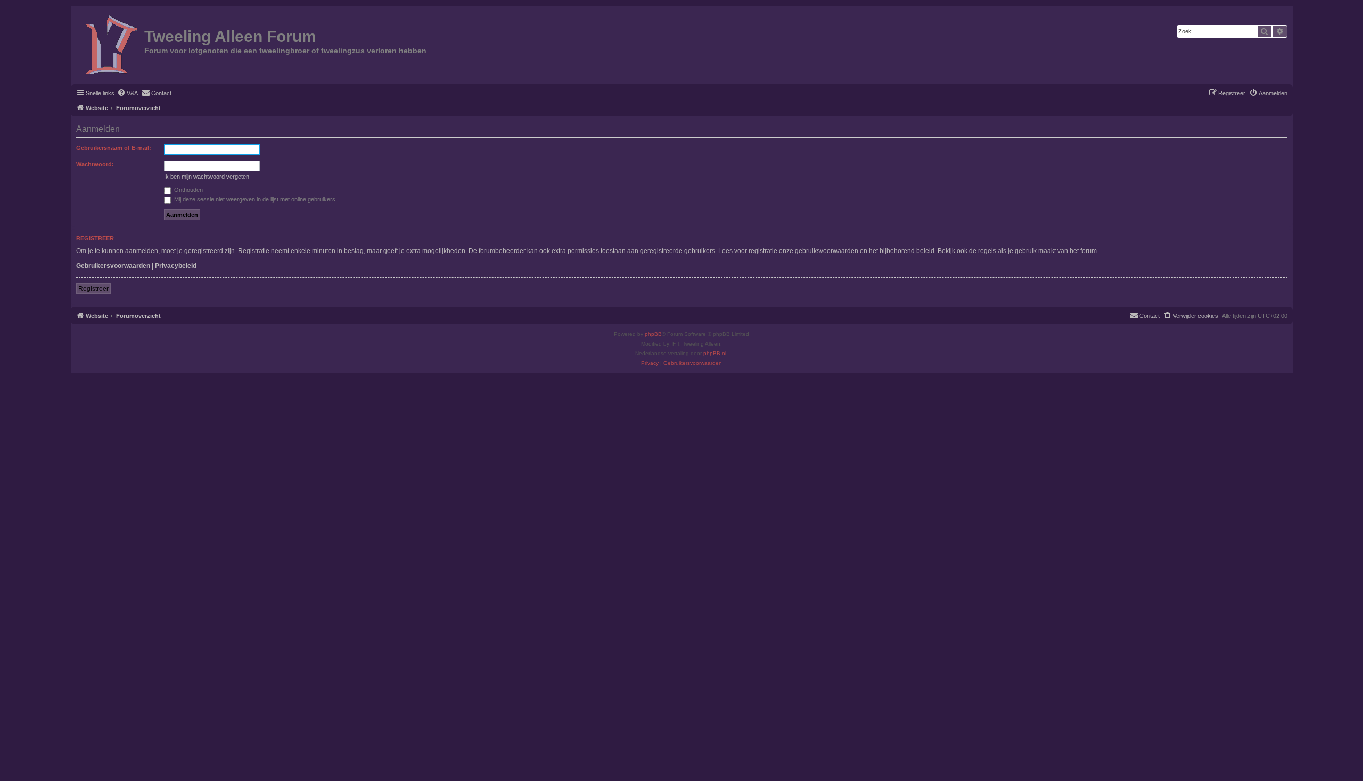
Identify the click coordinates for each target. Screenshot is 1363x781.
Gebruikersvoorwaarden (113, 266)
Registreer (93, 288)
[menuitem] (127, 93)
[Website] (108, 44)
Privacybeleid (175, 266)
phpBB (653, 334)
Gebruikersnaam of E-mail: (113, 148)
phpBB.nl (714, 353)
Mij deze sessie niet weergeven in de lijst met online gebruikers (254, 199)
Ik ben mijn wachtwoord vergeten (206, 176)
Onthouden (188, 190)
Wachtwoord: (95, 164)
